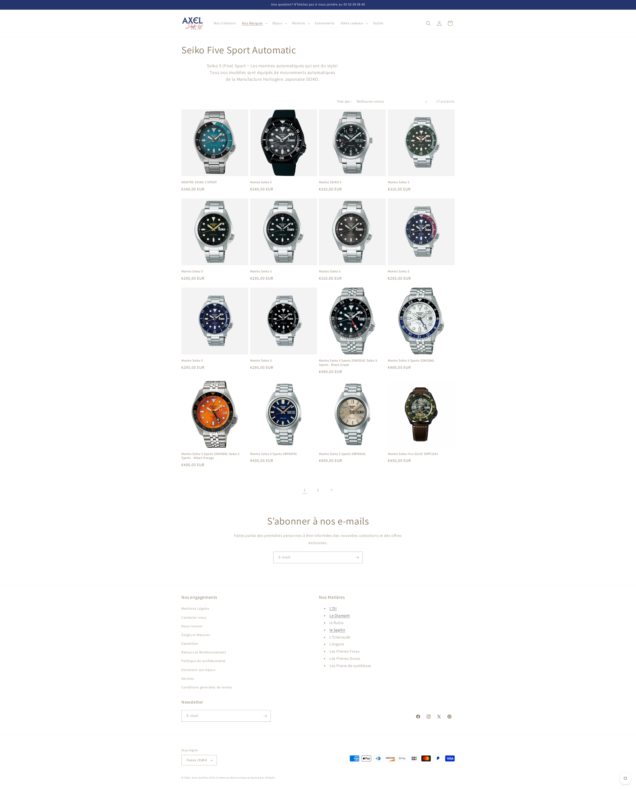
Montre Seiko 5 (261, 182)
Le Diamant (339, 615)
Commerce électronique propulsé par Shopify (245, 777)
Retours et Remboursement (203, 652)
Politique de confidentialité (203, 661)
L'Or (333, 608)
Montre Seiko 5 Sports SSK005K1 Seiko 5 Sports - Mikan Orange (210, 456)
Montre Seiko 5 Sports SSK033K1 (411, 361)
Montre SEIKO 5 (330, 182)
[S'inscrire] (357, 557)
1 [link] (305, 489)
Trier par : (344, 101)
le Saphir (337, 630)
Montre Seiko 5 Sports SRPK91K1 (342, 454)
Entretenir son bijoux (198, 670)
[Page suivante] (331, 490)
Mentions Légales (195, 608)
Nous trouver (191, 626)
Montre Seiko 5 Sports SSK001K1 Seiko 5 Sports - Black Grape (348, 363)
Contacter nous (193, 617)
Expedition (190, 643)
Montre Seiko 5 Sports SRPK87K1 (273, 454)
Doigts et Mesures (195, 635)
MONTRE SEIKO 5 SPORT (199, 182)
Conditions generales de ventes (206, 687)
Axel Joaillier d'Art (204, 777)
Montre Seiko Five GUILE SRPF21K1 (413, 454)
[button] (254, 23)
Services (187, 678)
